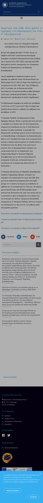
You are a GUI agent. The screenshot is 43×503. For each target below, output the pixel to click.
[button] (12, 491)
